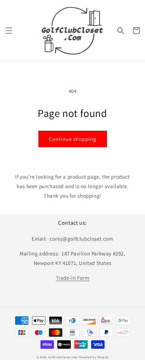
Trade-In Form (72, 277)
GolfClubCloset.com (63, 357)
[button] (9, 30)
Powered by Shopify (94, 357)
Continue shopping (72, 139)
